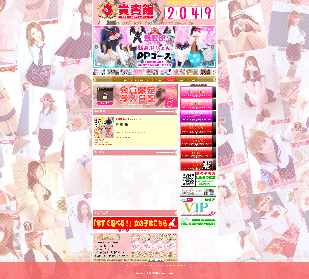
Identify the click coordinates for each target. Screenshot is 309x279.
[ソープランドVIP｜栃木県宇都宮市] (198, 225)
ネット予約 (176, 266)
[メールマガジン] (198, 145)
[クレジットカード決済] (198, 195)
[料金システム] (128, 81)
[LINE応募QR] (198, 186)
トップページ (128, 266)
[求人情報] (170, 81)
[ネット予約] (191, 81)
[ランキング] (198, 133)
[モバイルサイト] (198, 170)
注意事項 (182, 266)
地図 (162, 266)
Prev (96, 47)
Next (212, 47)
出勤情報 (149, 266)
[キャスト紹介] (138, 81)
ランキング (156, 266)
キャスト (143, 266)
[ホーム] (117, 81)
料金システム (136, 266)
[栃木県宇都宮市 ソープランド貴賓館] (127, 18)
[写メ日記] (198, 109)
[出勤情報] (149, 81)
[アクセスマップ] (159, 81)
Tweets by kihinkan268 (198, 85)
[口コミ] (198, 158)
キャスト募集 (167, 266)
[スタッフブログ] (198, 121)
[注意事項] (181, 81)
